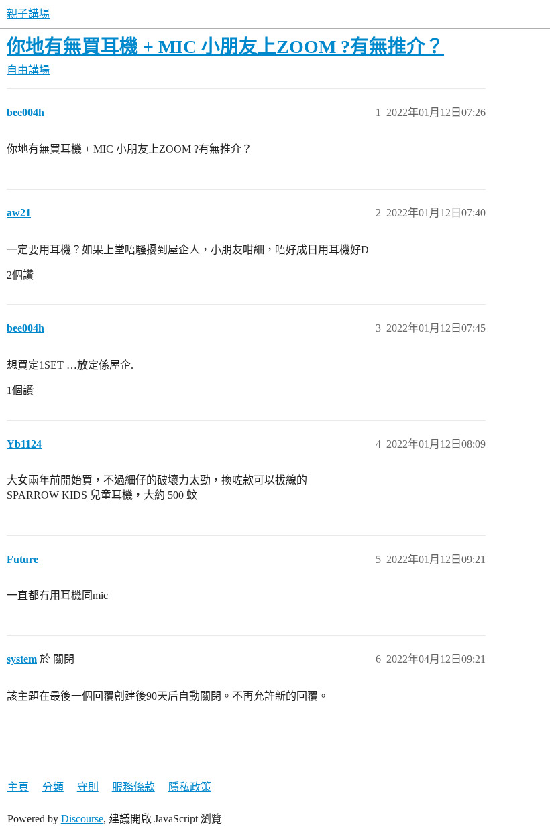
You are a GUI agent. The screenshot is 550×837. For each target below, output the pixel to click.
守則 (88, 787)
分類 (53, 787)
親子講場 (28, 13)
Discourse (82, 818)
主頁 (18, 787)
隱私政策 (189, 787)
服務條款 (133, 787)
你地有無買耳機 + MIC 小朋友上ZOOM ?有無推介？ (225, 46)
